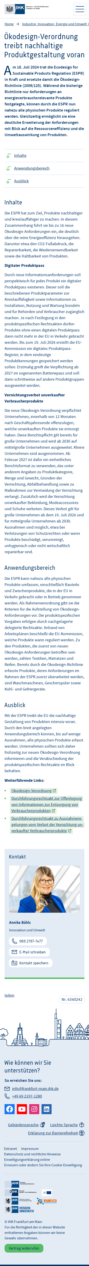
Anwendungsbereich (32, 168)
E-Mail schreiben (32, 952)
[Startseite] (36, 9)
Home (9, 24)
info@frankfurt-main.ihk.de (35, 1088)
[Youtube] (22, 1109)
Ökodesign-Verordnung (31, 790)
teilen (9, 995)
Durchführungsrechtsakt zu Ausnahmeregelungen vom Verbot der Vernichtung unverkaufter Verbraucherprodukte (47, 824)
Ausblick (21, 181)
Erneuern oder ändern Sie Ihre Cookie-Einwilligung (43, 1165)
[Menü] (79, 9)
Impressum (30, 1148)
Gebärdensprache (23, 1125)
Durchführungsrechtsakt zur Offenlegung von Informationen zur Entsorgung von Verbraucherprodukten (46, 804)
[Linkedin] (47, 1109)
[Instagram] (34, 1109)
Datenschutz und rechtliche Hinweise (32, 1154)
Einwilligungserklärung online (27, 1159)
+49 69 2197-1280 (27, 1096)
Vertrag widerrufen (24, 1248)
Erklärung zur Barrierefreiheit (53, 1133)
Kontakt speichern (33, 963)
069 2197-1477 (31, 941)
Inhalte (20, 155)
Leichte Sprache (64, 1125)
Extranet (10, 1148)
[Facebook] (10, 1109)
